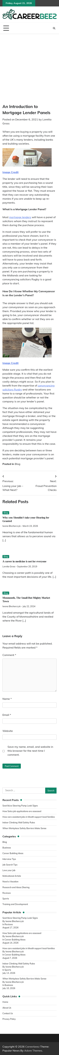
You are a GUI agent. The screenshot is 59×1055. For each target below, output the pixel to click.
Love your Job (8, 870)
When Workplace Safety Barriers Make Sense (24, 828)
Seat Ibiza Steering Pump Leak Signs (20, 805)
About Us (6, 1007)
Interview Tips (9, 859)
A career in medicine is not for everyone (24, 561)
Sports (5, 898)
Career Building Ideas (12, 853)
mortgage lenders (20, 217)
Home (5, 1002)
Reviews (6, 893)
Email (6, 714)
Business (6, 847)
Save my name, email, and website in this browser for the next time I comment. (30, 750)
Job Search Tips (9, 864)
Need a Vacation (10, 881)
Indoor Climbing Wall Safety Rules (18, 822)
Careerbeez (32, 1046)
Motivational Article (11, 876)
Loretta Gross (8, 566)
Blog (17, 464)
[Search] (54, 28)
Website (7, 730)
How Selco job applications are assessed (21, 811)
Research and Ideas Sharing (16, 887)
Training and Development (15, 904)
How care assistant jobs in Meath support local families (28, 817)
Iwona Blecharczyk (11, 526)
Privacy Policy (9, 1019)
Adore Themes (33, 1050)
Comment (9, 655)
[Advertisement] (29, 65)
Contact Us (7, 1013)
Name (7, 698)
